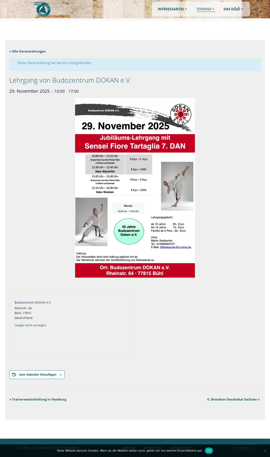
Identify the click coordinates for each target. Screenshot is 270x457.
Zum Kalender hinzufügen (37, 374)
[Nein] (265, 451)
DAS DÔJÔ (232, 9)
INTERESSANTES (171, 9)
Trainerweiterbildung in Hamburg (37, 399)
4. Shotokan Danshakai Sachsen (233, 399)
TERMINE (203, 9)
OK (209, 450)
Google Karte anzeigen (30, 325)
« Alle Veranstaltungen (27, 51)
